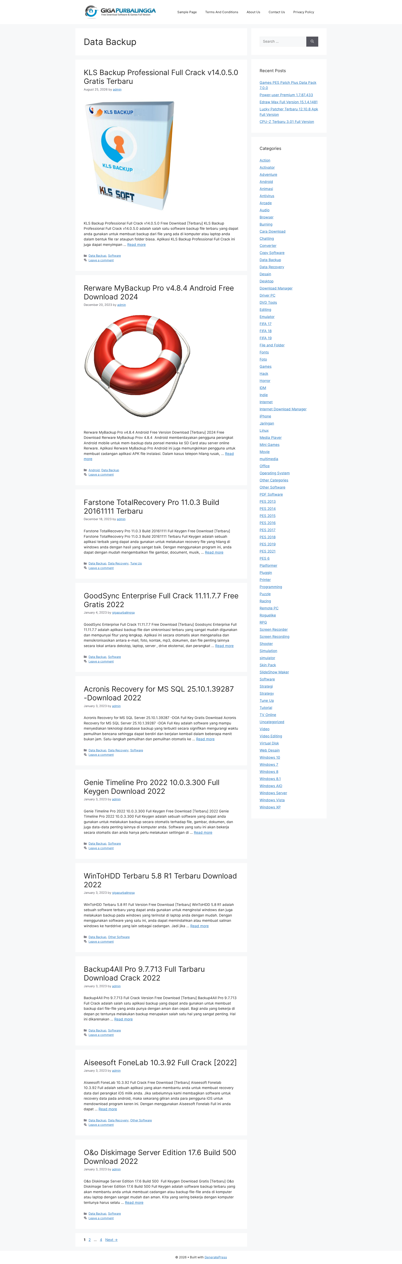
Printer (265, 580)
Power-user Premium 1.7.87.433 (286, 95)
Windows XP (270, 807)
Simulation (268, 651)
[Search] (312, 42)
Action (265, 160)
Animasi (266, 189)
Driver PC (267, 295)
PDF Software (271, 494)
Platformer (268, 565)
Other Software (119, 937)
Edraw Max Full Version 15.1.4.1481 (289, 102)
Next (111, 1240)
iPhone (265, 416)
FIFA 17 (266, 324)
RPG (263, 622)
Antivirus (267, 196)
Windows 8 (269, 772)
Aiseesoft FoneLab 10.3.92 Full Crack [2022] (160, 1062)
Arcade (266, 203)
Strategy (267, 693)
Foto (263, 359)
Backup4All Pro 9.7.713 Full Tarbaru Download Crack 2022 (144, 973)
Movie (265, 452)
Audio (264, 210)
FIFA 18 (266, 331)
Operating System (275, 473)
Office (265, 466)
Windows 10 (270, 757)
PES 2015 (268, 516)
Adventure (268, 174)
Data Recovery (118, 563)
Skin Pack (268, 665)
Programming (271, 587)
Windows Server (273, 793)
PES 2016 (268, 523)
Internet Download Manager (283, 409)
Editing (265, 310)
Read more (136, 245)
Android (94, 470)
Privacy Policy (303, 12)
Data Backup (97, 255)
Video (264, 729)
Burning (266, 224)
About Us (253, 12)
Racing (265, 601)
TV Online (268, 715)
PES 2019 (268, 544)
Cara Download (273, 231)
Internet (266, 402)
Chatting (267, 238)
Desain (265, 274)
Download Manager (276, 288)
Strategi (266, 686)
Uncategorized (272, 722)
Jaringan (267, 423)
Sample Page (187, 12)
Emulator (267, 317)
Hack (264, 374)
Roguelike (268, 615)
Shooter (266, 644)
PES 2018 (268, 537)
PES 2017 (268, 530)
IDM (263, 388)
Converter (268, 246)
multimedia (269, 459)
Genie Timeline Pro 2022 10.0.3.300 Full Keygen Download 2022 (151, 786)
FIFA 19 (266, 338)
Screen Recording (274, 637)
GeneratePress (216, 1257)
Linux (264, 430)
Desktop (266, 281)
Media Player (271, 437)
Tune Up (136, 563)
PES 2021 (268, 551)
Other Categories (274, 480)
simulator (267, 658)
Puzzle (265, 594)
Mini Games (270, 445)
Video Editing (271, 736)
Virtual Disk (269, 743)
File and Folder (272, 345)
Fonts (264, 352)
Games (266, 366)
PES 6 (265, 558)
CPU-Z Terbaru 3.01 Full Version (287, 122)
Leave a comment (101, 260)
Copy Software (272, 253)
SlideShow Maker (274, 672)
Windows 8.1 (270, 779)
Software (114, 255)
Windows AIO (271, 786)
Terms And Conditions (221, 12)
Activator (267, 167)
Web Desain (270, 750)
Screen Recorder (274, 629)
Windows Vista (272, 800)
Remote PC (269, 608)
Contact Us (277, 12)
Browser (266, 217)
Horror (265, 381)
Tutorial (266, 708)
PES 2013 (268, 501)
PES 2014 (268, 509)
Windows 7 (269, 764)
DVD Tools (268, 302)
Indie (264, 395)
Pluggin (266, 573)
